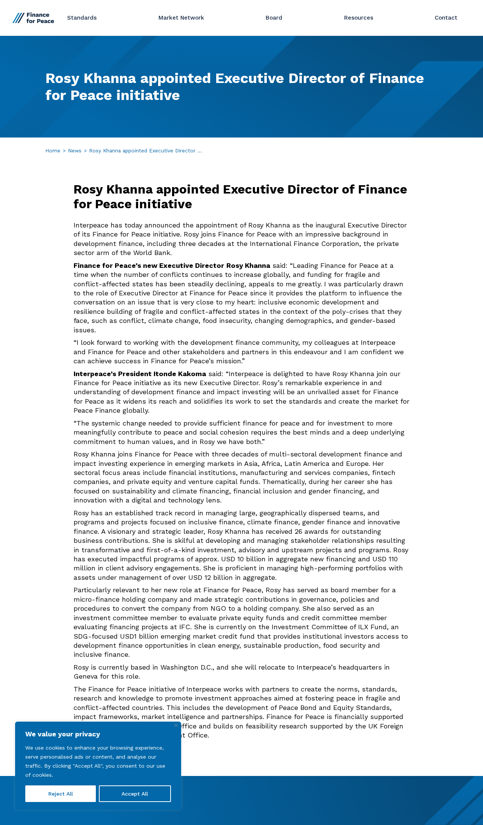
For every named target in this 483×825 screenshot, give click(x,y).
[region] (98, 766)
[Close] (176, 725)
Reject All (60, 794)
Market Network (181, 17)
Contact (446, 17)
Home (52, 150)
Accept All (135, 794)
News (75, 150)
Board (274, 17)
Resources (358, 17)
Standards (82, 17)
